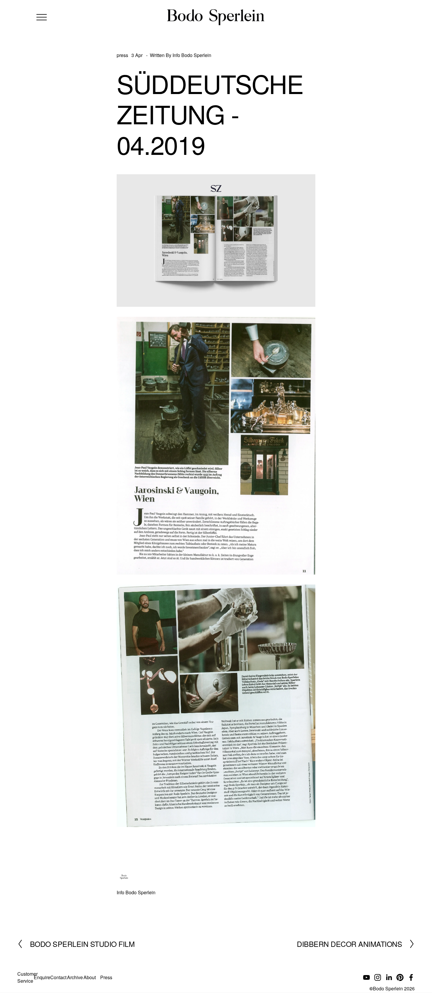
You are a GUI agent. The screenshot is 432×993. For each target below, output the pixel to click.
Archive (75, 977)
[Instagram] (377, 977)
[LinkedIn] (388, 977)
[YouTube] (366, 977)
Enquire (42, 977)
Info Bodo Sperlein (192, 55)
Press (106, 977)
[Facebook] (411, 977)
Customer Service (27, 977)
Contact (58, 977)
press (122, 55)
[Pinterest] (399, 977)
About (89, 977)
